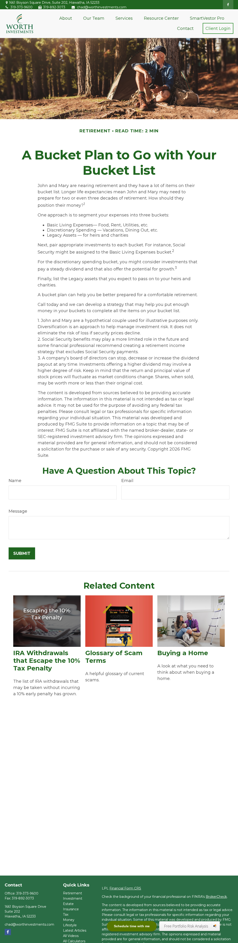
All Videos (71, 936)
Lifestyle (70, 925)
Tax (65, 914)
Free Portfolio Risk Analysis (186, 926)
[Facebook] (228, 4)
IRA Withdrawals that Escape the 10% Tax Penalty (46, 660)
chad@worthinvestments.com (101, 7)
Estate (68, 904)
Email (127, 480)
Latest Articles (74, 930)
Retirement (72, 893)
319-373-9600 (21, 7)
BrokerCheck (216, 897)
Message (18, 511)
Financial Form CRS (125, 888)
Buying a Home (182, 653)
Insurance (71, 909)
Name (15, 480)
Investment (72, 898)
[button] (65, 18)
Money (68, 920)
